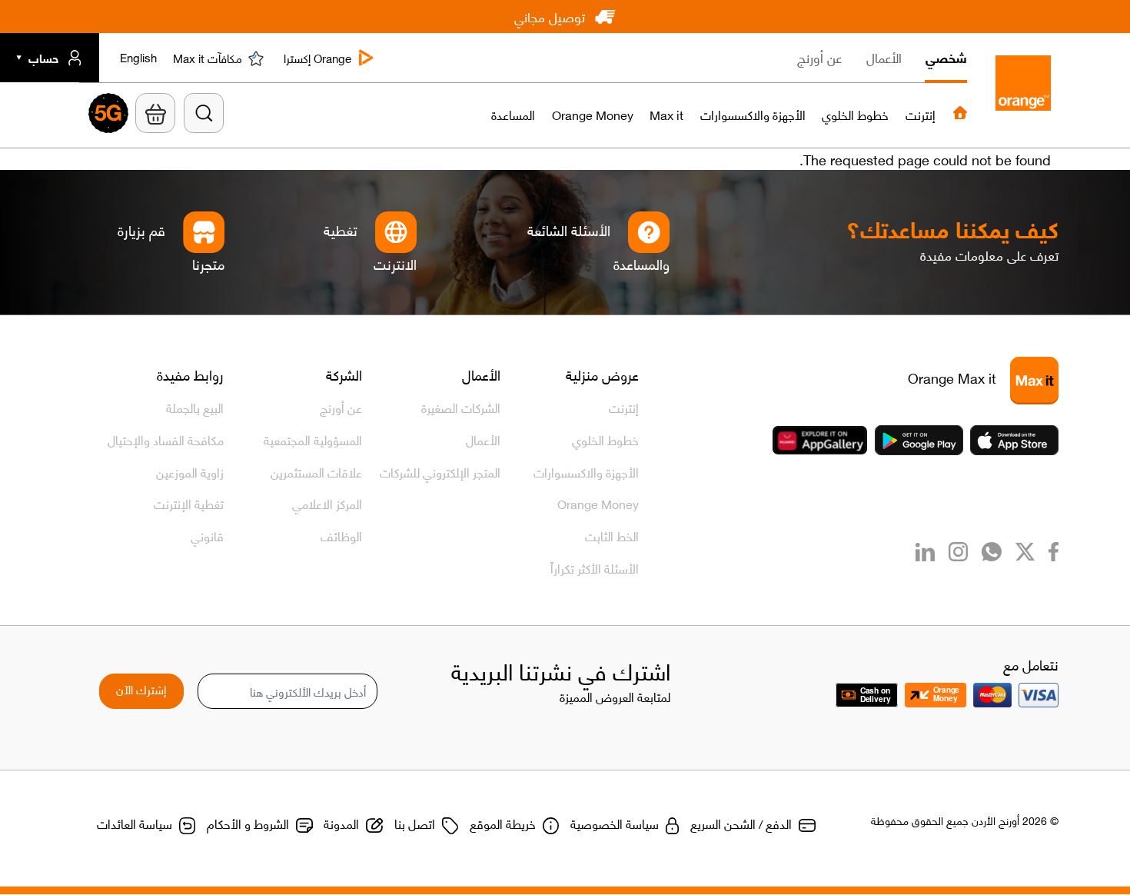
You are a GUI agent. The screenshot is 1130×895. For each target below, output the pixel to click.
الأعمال (884, 57)
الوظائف (341, 535)
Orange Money (598, 502)
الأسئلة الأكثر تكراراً (594, 567)
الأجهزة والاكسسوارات (586, 471)
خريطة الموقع (503, 822)
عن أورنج (819, 57)
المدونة (341, 822)
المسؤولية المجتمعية (313, 439)
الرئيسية (960, 113)
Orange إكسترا (317, 58)
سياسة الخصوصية (614, 822)
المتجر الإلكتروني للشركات (440, 471)
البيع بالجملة (195, 406)
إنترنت (624, 406)
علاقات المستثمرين (316, 471)
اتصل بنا (414, 822)
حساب (43, 58)
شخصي (946, 57)
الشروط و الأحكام (248, 822)
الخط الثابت (612, 535)
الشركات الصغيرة (460, 406)
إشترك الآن (141, 689)
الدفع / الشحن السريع (741, 822)
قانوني (207, 535)
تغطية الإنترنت (189, 502)
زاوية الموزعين (190, 471)
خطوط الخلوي (605, 439)
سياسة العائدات (134, 822)
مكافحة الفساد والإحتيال (166, 439)
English (138, 59)
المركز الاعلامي (327, 502)
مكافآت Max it (207, 58)
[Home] (1020, 86)
